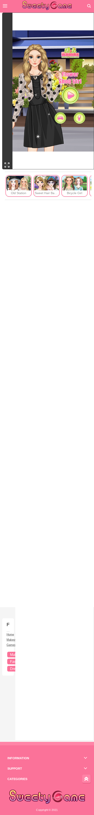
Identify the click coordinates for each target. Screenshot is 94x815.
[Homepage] (47, 5)
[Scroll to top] (86, 779)
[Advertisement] (48, 403)
